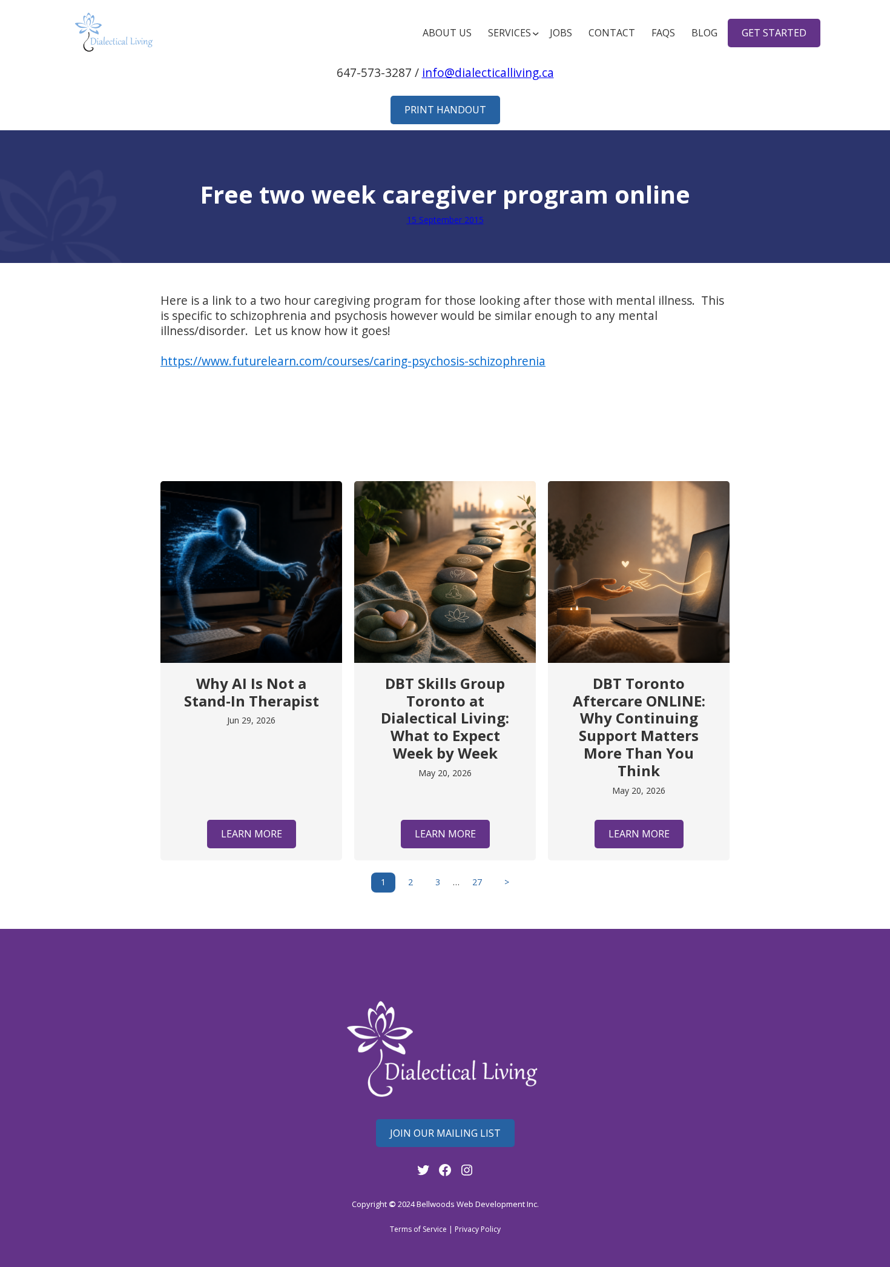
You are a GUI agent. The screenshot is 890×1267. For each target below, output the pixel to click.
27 (477, 882)
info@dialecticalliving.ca (488, 72)
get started (774, 32)
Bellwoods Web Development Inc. (478, 1204)
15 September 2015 (445, 219)
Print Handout (445, 109)
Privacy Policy (478, 1229)
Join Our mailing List (445, 1133)
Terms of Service (418, 1229)
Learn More (251, 833)
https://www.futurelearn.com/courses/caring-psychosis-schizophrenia (353, 361)
